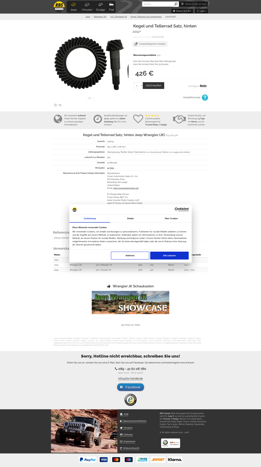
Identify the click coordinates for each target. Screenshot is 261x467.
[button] (182, 11)
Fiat (111, 9)
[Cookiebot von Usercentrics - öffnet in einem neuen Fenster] (177, 209)
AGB (125, 414)
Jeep (73, 9)
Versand (127, 427)
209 (151, 265)
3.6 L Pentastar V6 (118, 16)
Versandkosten (70, 125)
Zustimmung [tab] (90, 218)
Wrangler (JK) (100, 16)
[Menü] (178, 440)
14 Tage (110, 168)
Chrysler (87, 9)
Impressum (128, 441)
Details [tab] (130, 218)
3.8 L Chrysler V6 (103, 270)
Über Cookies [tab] (171, 218)
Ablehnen (130, 255)
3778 (140, 270)
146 (151, 270)
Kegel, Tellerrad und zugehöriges (146, 16)
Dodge (100, 9)
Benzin (171, 265)
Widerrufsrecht (130, 448)
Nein (203, 86)
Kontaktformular (192, 97)
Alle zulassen (169, 255)
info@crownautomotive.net (126, 188)
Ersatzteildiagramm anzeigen (151, 44)
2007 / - (188, 260)
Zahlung (127, 434)
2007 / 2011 (189, 270)
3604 (140, 265)
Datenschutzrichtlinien (134, 421)
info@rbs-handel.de (130, 378)
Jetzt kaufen (153, 85)
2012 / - (187, 265)
